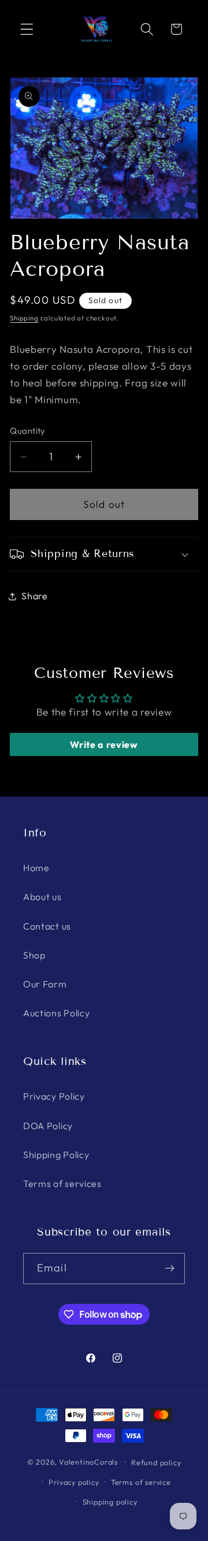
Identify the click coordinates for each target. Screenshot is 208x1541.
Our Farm (45, 984)
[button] (27, 29)
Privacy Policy (54, 1096)
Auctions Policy (56, 1013)
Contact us (47, 926)
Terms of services (62, 1183)
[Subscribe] (169, 1268)
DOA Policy (48, 1125)
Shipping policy (110, 1501)
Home (36, 867)
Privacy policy (74, 1482)
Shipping (24, 318)
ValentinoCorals (88, 1461)
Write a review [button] (104, 744)
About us (42, 896)
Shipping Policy (56, 1154)
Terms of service (141, 1482)
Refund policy (156, 1462)
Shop (34, 955)
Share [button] (34, 596)
